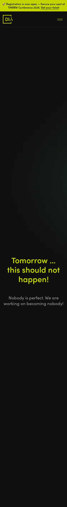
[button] (60, 19)
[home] (8, 19)
